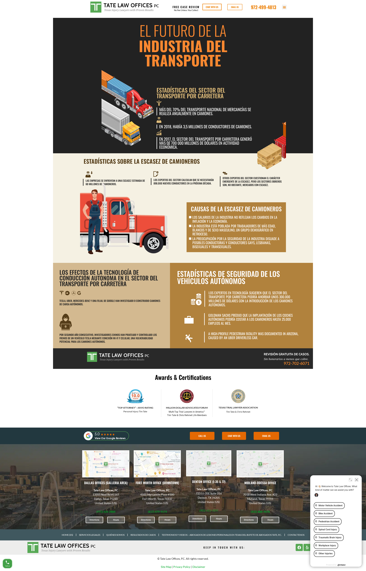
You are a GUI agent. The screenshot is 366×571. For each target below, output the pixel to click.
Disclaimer (198, 566)
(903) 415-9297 (208, 510)
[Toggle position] (350, 479)
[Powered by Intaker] (341, 565)
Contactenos (296, 534)
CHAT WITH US (212, 7)
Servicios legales (89, 534)
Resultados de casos (143, 534)
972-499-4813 (263, 7)
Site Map (166, 566)
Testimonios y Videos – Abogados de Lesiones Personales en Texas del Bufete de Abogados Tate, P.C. (222, 534)
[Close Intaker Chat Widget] (356, 479)
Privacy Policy (181, 566)
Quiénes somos (115, 534)
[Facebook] (299, 547)
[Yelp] (307, 547)
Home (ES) (67, 534)
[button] (284, 7)
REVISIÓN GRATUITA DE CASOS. (286, 354)
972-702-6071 (296, 363)
